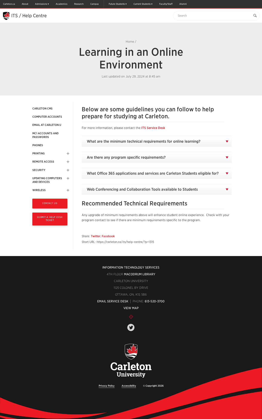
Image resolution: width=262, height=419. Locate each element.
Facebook (108, 236)
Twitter (95, 236)
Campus (94, 3)
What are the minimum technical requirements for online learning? (143, 141)
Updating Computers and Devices (47, 180)
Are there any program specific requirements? (126, 157)
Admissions (41, 3)
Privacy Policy (107, 385)
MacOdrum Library (139, 274)
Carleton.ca (9, 3)
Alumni (183, 3)
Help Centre (34, 15)
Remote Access (43, 161)
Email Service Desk (112, 301)
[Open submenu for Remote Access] (68, 162)
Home (130, 41)
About (25, 3)
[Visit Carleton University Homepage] (131, 361)
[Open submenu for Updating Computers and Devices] (68, 178)
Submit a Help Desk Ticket (50, 219)
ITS (14, 15)
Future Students (117, 3)
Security (38, 170)
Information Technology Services (130, 267)
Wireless (39, 190)
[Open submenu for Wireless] (68, 190)
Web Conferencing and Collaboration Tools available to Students (142, 189)
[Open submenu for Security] (68, 170)
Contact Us (49, 203)
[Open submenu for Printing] (68, 153)
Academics (61, 3)
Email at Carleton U (46, 124)
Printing (38, 153)
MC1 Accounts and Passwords (45, 135)
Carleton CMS (42, 108)
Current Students (142, 3)
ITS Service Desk (153, 128)
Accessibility (129, 385)
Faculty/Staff (166, 3)
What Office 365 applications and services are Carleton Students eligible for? (153, 173)
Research (79, 3)
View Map (131, 308)
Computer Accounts (47, 116)
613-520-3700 (155, 301)
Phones (37, 145)
